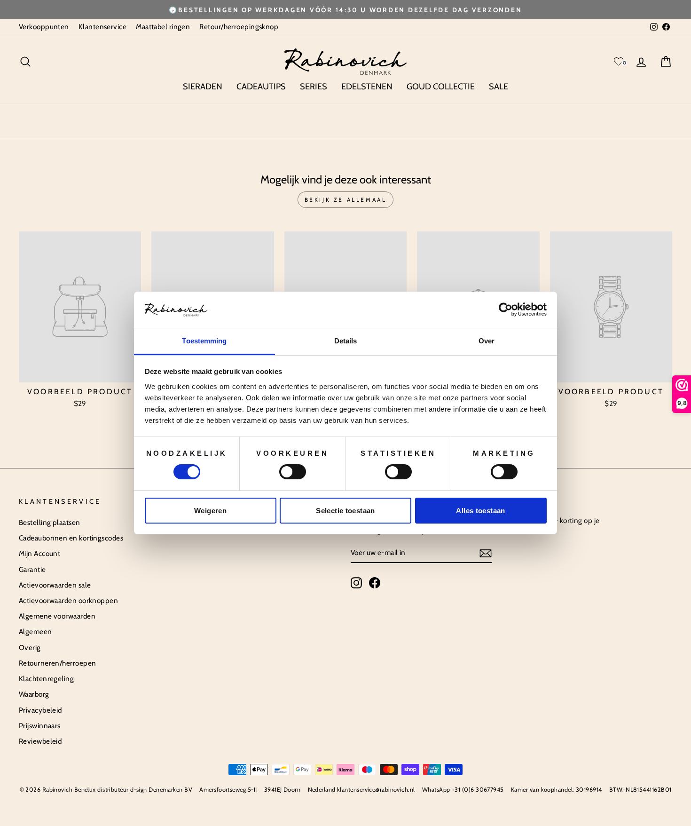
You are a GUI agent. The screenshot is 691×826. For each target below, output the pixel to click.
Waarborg (34, 694)
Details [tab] (345, 341)
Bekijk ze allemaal (346, 199)
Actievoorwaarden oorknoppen (68, 600)
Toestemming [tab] (204, 341)
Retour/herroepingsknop (238, 26)
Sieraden (202, 86)
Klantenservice (102, 26)
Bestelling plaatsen (49, 522)
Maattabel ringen (163, 26)
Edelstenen (367, 86)
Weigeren (210, 511)
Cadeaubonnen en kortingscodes (71, 537)
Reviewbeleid (40, 741)
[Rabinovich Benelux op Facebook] (374, 582)
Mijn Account (39, 553)
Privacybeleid (40, 710)
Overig (30, 647)
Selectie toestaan (345, 511)
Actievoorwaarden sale (55, 584)
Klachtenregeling (46, 678)
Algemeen (35, 631)
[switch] (292, 471)
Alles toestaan (480, 511)
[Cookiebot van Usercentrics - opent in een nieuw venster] (505, 309)
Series (313, 86)
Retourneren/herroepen (57, 663)
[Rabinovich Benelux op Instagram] (356, 582)
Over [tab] (487, 341)
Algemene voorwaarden (57, 616)
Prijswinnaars (40, 725)
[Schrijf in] (485, 553)
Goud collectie (441, 86)
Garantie (32, 569)
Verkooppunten (44, 26)
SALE (498, 86)
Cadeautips (261, 86)
